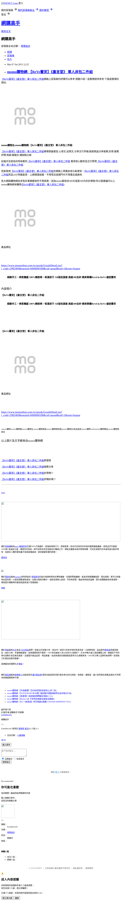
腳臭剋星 (23, 546)
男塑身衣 (35, 577)
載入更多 (6, 745)
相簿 (9, 52)
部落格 (10, 55)
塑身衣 (4, 557)
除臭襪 (8, 546)
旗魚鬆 (107, 650)
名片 (9, 59)
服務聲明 (89, 868)
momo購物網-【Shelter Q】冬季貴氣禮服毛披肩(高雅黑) (30, 699)
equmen (18, 577)
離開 (17, 898)
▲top (3, 739)
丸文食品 (25, 650)
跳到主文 (6, 31)
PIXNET (38, 868)
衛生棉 (8, 675)
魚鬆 (3, 588)
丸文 (15, 650)
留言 (27, 728)
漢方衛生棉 (37, 675)
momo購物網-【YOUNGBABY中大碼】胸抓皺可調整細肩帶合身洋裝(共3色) (39, 693)
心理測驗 (21, 735)
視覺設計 (25, 46)
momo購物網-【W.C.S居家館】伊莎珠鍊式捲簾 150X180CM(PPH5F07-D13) (39, 702)
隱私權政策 (78, 868)
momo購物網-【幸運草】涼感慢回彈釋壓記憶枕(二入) (30, 696)
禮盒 (20, 664)
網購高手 (10, 23)
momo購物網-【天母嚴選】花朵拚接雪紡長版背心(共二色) (32, 690)
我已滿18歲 (7, 898)
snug (3, 492)
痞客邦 (21, 728)
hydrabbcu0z (6, 715)
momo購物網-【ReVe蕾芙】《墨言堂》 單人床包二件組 (50, 72)
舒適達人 (18, 675)
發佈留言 (6, 762)
